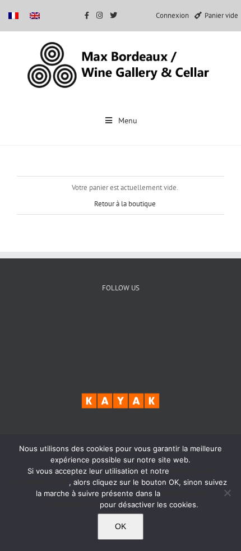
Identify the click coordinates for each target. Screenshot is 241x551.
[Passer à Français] (13, 15)
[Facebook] (86, 326)
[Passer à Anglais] (34, 15)
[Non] (227, 492)
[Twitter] (121, 326)
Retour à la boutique (125, 204)
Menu (127, 120)
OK (120, 526)
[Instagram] (155, 326)
